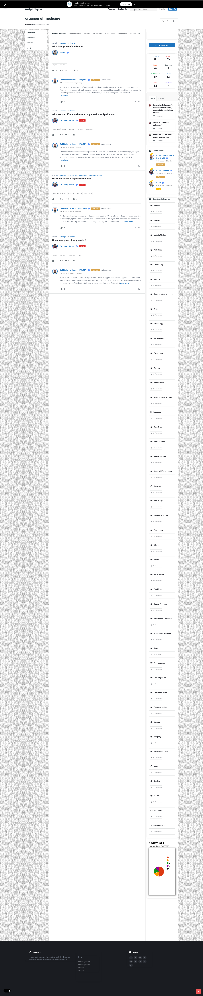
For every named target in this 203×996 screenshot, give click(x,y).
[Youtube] (144, 957)
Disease (157, 206)
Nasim (63, 52)
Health (156, 560)
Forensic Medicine (161, 515)
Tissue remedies (160, 707)
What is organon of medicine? (67, 46)
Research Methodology (163, 471)
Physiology (158, 501)
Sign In (162, 9)
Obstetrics (158, 427)
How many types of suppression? (69, 240)
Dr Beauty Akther (67, 120)
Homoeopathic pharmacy (163, 397)
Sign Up (172, 9)
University (157, 766)
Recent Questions (59, 34)
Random (133, 34)
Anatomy (157, 722)
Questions (31, 33)
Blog (29, 48)
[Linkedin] (140, 957)
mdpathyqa (33, 9)
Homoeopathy (159, 442)
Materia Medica (160, 235)
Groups (30, 43)
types (80, 255)
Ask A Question (161, 45)
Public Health (159, 383)
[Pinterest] (140, 961)
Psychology (158, 353)
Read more (65, 96)
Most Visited (110, 34)
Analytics (157, 486)
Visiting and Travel (161, 751)
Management (159, 574)
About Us (111, 9)
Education (158, 545)
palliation (80, 129)
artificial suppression (59, 193)
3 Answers (159, 141)
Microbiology (159, 338)
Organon (73, 43)
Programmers (159, 663)
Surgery (157, 368)
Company (157, 737)
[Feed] (144, 961)
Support (81, 967)
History (156, 648)
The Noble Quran (160, 692)
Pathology (158, 250)
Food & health (159, 589)
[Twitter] (135, 957)
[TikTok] (131, 965)
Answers (87, 34)
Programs (158, 810)
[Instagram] (135, 961)
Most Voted (122, 34)
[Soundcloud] (131, 961)
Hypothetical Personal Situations (161, 619)
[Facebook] (131, 957)
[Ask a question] (198, 991)
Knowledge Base (84, 962)
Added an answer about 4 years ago (71, 147)
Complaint (31, 38)
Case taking (158, 265)
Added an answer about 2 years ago (71, 83)
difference (56, 129)
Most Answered (75, 34)
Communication (159, 825)
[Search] (134, 10)
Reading (157, 781)
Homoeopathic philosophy (79, 175)
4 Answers (159, 116)
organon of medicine (59, 65)
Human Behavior (160, 456)
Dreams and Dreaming (162, 633)
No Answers (97, 34)
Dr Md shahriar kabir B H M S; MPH (73, 80)
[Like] (53, 70)
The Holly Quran (160, 678)
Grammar (157, 796)
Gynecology (158, 324)
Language (157, 412)
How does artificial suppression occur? (72, 178)
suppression (89, 129)
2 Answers (159, 128)
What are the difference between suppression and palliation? (83, 114)
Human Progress (160, 604)
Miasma (72, 111)
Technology (158, 530)
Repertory (157, 220)
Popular (152, 99)
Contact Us (122, 9)
